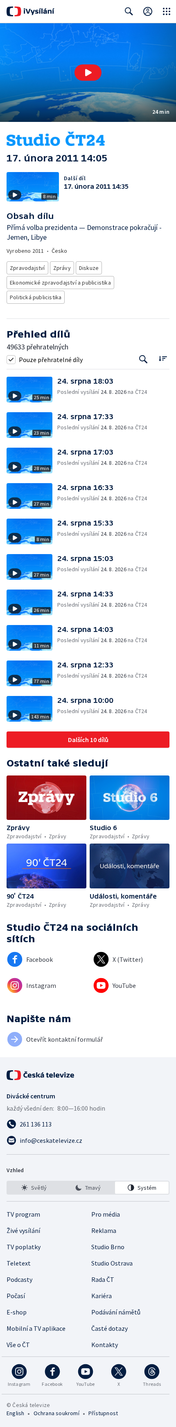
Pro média (105, 1214)
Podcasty (19, 1279)
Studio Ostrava (112, 1263)
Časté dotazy (109, 1328)
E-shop (17, 1312)
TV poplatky (24, 1247)
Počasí (16, 1296)
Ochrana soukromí (56, 1413)
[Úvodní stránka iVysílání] (30, 11)
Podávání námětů (115, 1312)
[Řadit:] (162, 358)
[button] (88, 72)
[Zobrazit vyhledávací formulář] (129, 11)
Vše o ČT (18, 1345)
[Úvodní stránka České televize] (41, 1075)
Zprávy (62, 268)
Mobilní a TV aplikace (36, 1328)
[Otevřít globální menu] (166, 11)
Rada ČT (102, 1279)
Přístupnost (103, 1413)
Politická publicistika (35, 297)
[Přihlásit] (147, 11)
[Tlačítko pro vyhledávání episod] (143, 359)
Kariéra (101, 1296)
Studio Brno (107, 1247)
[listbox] (88, 1188)
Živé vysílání (23, 1230)
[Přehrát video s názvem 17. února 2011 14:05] (88, 72)
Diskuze (89, 268)
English (15, 1413)
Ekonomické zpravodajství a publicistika (60, 282)
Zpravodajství (27, 268)
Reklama (103, 1230)
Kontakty (104, 1345)
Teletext (19, 1263)
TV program (23, 1214)
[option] (34, 1188)
